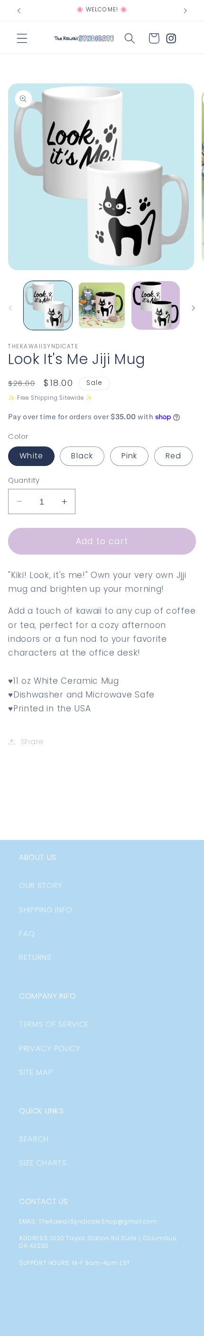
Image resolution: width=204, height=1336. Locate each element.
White (31, 455)
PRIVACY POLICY (50, 1048)
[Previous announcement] (18, 10)
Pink (129, 455)
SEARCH (34, 1139)
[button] (22, 38)
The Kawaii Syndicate (81, 1329)
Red (173, 455)
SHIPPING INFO (46, 909)
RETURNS (35, 957)
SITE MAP (36, 1072)
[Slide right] (193, 308)
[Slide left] (10, 308)
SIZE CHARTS (43, 1162)
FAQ (27, 933)
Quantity (24, 480)
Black (82, 455)
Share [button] (32, 741)
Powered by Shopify (152, 1329)
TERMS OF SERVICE (54, 1024)
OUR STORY (40, 885)
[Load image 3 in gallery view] (155, 305)
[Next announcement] (185, 10)
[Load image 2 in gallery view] (101, 305)
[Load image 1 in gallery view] (48, 305)
